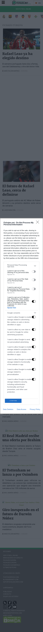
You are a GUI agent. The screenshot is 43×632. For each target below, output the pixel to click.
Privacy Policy (35, 409)
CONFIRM (13, 400)
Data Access (21, 409)
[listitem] (21, 265)
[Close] (38, 223)
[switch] (34, 271)
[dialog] (21, 316)
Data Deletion (8, 409)
